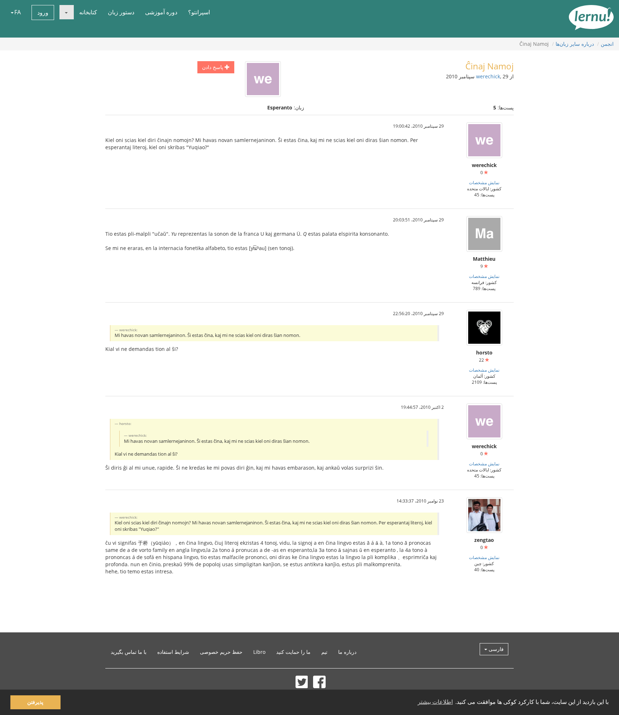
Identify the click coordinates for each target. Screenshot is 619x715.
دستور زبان (121, 12)
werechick (488, 76)
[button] (66, 12)
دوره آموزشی (161, 12)
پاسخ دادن (213, 67)
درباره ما (347, 651)
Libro (259, 651)
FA (17, 12)
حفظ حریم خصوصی (221, 651)
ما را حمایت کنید (293, 651)
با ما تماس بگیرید (129, 651)
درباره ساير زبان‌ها (575, 43)
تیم (324, 651)
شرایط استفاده (173, 651)
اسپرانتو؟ (199, 12)
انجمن (607, 43)
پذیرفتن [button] (35, 702)
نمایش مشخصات (484, 182)
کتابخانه (88, 12)
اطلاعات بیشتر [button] (435, 702)
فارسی (495, 649)
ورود (42, 12)
